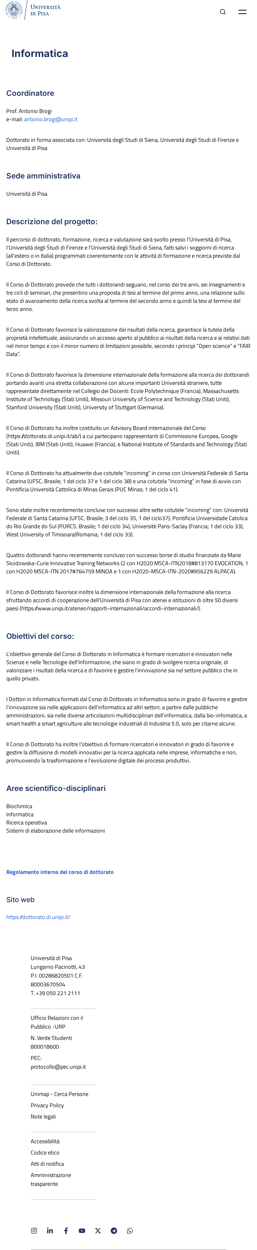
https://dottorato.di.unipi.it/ (38, 917)
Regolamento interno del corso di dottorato (60, 872)
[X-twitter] (98, 1230)
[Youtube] (82, 1230)
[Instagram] (34, 1230)
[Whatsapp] (130, 1230)
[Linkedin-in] (50, 1230)
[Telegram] (114, 1230)
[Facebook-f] (66, 1230)
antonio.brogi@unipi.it (50, 119)
